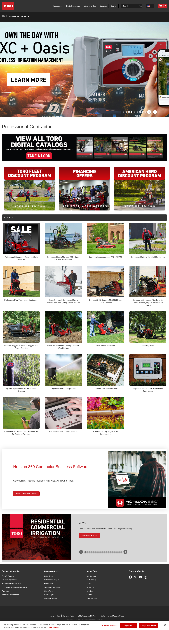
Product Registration (9, 580)
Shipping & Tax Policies (52, 587)
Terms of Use (54, 616)
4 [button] (132, 112)
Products (57, 6)
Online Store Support (51, 580)
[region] (84, 625)
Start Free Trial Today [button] (26, 494)
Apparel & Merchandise (10, 595)
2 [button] (126, 112)
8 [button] (143, 112)
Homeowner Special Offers (11, 584)
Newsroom (90, 587)
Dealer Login (49, 595)
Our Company (91, 576)
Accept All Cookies (148, 626)
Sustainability (91, 580)
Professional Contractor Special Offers (15, 587)
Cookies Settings (109, 626)
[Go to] (141, 5)
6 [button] (137, 112)
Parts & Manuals (73, 6)
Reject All (128, 626)
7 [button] (140, 112)
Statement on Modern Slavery (113, 616)
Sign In (113, 6)
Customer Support (50, 598)
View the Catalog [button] (89, 535)
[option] (84, 69)
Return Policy (49, 584)
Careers (89, 595)
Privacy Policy (69, 616)
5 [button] (134, 112)
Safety (88, 584)
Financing (5, 591)
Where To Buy (90, 6)
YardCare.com (91, 598)
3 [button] (129, 112)
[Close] (165, 625)
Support (103, 6)
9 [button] (146, 112)
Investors (89, 591)
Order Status (48, 576)
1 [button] (123, 112)
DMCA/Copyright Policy (87, 616)
